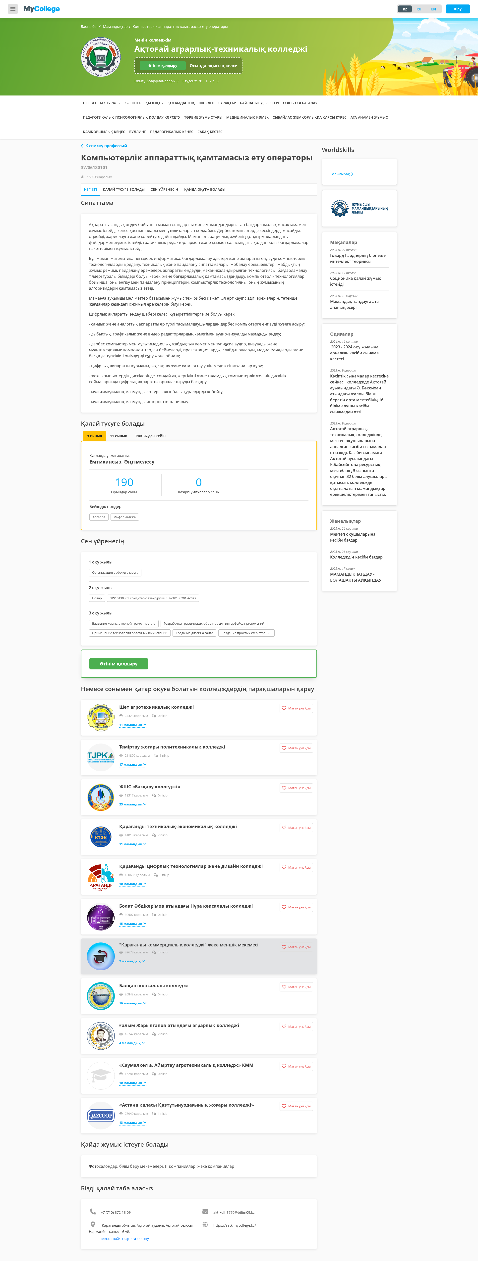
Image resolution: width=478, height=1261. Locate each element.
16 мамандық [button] (130, 1003)
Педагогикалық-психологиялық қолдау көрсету (131, 117)
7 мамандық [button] (130, 961)
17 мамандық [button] (130, 764)
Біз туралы (110, 102)
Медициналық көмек (247, 117)
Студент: (192, 81)
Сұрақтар (227, 102)
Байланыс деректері (259, 102)
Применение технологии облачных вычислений (129, 633)
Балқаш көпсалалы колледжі (154, 985)
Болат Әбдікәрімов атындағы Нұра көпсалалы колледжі (186, 906)
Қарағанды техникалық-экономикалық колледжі (178, 826)
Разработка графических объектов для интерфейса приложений (214, 623)
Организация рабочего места (115, 572)
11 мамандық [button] (130, 724)
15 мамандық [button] (130, 923)
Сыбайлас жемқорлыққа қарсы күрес (310, 117)
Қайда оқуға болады (204, 189)
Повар (97, 598)
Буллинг (137, 131)
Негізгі (89, 102)
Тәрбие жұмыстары (203, 117)
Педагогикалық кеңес (171, 131)
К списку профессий (106, 145)
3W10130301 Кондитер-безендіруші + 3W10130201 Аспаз (153, 598)
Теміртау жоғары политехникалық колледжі (172, 747)
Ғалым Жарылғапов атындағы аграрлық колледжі (179, 1025)
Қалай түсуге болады (124, 189)
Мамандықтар (116, 26)
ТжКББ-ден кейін (150, 435)
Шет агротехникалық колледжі (156, 707)
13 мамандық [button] (130, 1122)
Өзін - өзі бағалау (300, 102)
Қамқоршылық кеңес (104, 131)
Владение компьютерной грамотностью (123, 623)
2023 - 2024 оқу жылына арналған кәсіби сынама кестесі (354, 353)
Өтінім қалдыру (162, 65)
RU (419, 9)
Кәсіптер (132, 102)
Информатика (125, 517)
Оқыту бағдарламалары (156, 81)
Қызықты (154, 102)
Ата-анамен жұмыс (369, 117)
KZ (405, 9)
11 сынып (118, 435)
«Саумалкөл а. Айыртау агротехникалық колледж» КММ (186, 1065)
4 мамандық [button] (130, 1043)
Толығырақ (340, 174)
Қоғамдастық (181, 102)
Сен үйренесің (164, 189)
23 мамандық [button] (130, 804)
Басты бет (89, 26)
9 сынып (94, 435)
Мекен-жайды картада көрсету (125, 1238)
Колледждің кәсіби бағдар (356, 557)
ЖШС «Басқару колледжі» (149, 787)
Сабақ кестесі (210, 131)
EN (433, 9)
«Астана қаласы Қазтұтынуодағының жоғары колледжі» (186, 1105)
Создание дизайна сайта (194, 633)
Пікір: (212, 81)
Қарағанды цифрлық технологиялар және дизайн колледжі (191, 866)
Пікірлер (206, 102)
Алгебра (99, 517)
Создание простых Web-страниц (246, 633)
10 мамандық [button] (130, 884)
